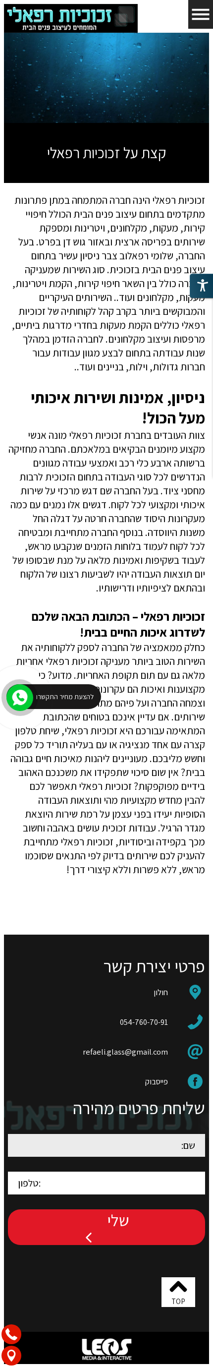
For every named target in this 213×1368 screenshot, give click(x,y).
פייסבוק (156, 1081)
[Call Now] (18, 696)
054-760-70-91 (144, 1021)
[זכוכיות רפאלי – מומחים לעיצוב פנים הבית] (71, 18)
